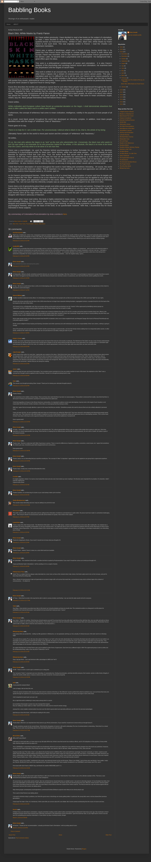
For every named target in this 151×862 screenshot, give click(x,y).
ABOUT (15, 24)
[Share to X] (38, 221)
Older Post (108, 835)
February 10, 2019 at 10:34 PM (21, 435)
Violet (14, 606)
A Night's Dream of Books (127, 111)
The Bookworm (124, 159)
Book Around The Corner (127, 116)
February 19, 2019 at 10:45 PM (21, 677)
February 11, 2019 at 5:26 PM (21, 566)
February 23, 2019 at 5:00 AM (21, 715)
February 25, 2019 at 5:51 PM (21, 804)
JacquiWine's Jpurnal (126, 130)
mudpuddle (16, 246)
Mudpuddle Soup (124, 139)
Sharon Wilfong (17, 295)
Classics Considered (125, 118)
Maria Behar (16, 735)
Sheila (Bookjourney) (19, 500)
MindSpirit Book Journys (126, 137)
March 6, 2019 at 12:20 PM (20, 827)
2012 (121, 104)
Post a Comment (15, 831)
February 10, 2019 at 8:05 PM (21, 346)
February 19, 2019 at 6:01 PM (21, 651)
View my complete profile (134, 35)
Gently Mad (123, 122)
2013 (121, 102)
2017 (121, 92)
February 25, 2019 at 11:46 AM (21, 768)
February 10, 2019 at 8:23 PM (21, 363)
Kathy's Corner (17, 338)
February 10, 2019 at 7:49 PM (21, 333)
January (123, 87)
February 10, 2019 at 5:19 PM (21, 278)
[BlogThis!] (36, 221)
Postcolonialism (30, 223)
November (124, 56)
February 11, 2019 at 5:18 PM (21, 552)
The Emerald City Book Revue (128, 162)
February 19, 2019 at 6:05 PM (21, 662)
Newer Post (12, 835)
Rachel (15, 809)
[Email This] (34, 221)
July (122, 66)
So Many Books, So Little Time (128, 153)
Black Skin (15, 223)
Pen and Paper (124, 141)
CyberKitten (16, 522)
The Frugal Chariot (125, 164)
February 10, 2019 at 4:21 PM (21, 240)
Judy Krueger (17, 352)
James (15, 369)
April (122, 73)
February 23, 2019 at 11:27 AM (21, 730)
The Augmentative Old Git (127, 157)
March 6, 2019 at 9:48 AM (20, 817)
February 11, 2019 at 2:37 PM (21, 517)
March (123, 75)
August (123, 63)
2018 (121, 90)
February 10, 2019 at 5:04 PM (21, 256)
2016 (121, 94)
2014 (121, 99)
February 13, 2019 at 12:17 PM (21, 600)
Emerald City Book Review (127, 120)
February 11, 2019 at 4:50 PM (21, 532)
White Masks (42, 223)
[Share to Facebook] (40, 221)
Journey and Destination (126, 132)
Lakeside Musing (124, 134)
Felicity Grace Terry (18, 572)
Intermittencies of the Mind (127, 128)
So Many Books (124, 151)
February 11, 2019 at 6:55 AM (21, 495)
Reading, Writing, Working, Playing (129, 147)
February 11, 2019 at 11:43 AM (21, 505)
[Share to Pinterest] (42, 221)
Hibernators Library (125, 124)
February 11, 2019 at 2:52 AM (21, 484)
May (122, 70)
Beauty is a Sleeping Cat (126, 114)
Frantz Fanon (22, 223)
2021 (121, 47)
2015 (121, 97)
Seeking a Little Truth (125, 149)
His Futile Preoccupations (127, 126)
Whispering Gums (18, 631)
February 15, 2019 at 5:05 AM (21, 612)
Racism (36, 223)
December (124, 54)
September (124, 61)
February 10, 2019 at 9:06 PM (21, 375)
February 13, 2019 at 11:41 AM (21, 590)
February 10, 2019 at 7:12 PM (21, 290)
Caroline (15, 476)
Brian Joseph (17, 261)
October (123, 58)
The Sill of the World (125, 166)
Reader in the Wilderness (127, 143)
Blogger (84, 849)
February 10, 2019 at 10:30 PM (21, 421)
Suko (14, 381)
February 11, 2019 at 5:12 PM (21, 542)
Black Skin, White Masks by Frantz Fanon (132, 84)
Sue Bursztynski (17, 232)
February (124, 78)
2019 (121, 51)
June (122, 68)
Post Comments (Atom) (22, 838)
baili (14, 682)
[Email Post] (31, 221)
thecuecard (16, 510)
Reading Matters (124, 145)
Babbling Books (29, 9)
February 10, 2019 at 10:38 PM (21, 450)
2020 (121, 49)
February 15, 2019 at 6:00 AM (21, 626)
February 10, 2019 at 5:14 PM (21, 266)
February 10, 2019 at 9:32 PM (21, 385)
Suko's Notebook (124, 155)
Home (8, 24)
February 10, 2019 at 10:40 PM (21, 461)
